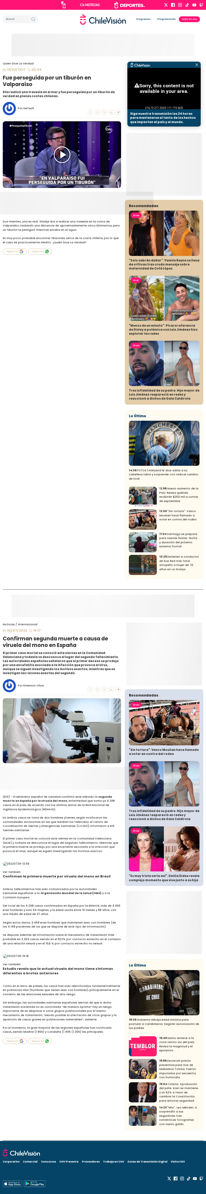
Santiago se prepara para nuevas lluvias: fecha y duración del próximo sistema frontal (178, 540)
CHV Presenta (68, 1161)
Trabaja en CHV (113, 1161)
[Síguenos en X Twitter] (166, 5)
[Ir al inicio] (103, 19)
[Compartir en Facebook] (90, 112)
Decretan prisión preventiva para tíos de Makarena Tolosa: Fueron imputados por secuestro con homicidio (177, 1069)
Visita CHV (178, 1161)
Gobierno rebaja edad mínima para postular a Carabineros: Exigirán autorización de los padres (164, 1024)
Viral (136, 280)
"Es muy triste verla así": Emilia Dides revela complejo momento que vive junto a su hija (164, 878)
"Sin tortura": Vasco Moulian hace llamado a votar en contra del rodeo (178, 515)
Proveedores (91, 1161)
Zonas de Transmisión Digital (147, 1161)
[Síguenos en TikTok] (187, 5)
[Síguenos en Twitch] (201, 5)
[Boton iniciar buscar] (33, 19)
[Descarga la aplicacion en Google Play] (12, 1183)
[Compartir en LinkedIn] (111, 112)
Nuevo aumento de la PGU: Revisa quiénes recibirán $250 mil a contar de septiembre (178, 495)
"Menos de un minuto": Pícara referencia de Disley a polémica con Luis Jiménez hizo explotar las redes (163, 330)
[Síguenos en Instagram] (180, 5)
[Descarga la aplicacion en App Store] (34, 1183)
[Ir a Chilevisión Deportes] (129, 5)
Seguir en (12, 251)
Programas (143, 19)
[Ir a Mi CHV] (63, 5)
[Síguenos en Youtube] (194, 5)
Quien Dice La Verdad (18, 63)
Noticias (9, 624)
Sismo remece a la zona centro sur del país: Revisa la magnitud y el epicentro (177, 1044)
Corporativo (11, 1161)
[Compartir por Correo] (118, 112)
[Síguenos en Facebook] (173, 5)
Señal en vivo (189, 19)
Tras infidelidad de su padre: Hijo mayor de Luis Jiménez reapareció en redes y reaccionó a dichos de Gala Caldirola (164, 395)
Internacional (27, 624)
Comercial (30, 1161)
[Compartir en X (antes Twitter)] (104, 112)
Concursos (48, 1161)
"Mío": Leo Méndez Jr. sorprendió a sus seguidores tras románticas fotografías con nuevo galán (178, 1116)
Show (136, 215)
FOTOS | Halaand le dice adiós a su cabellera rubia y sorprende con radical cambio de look (163, 475)
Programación (166, 19)
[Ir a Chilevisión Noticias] (90, 5)
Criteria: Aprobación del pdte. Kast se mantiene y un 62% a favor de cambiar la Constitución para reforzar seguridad (178, 1092)
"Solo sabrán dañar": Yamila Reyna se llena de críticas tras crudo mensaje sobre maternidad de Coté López (164, 264)
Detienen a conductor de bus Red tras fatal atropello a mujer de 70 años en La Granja (179, 563)
